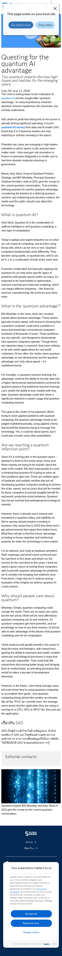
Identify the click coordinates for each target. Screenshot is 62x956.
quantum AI (8, 98)
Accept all (31, 913)
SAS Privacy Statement (21, 944)
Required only (31, 923)
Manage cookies (31, 932)
